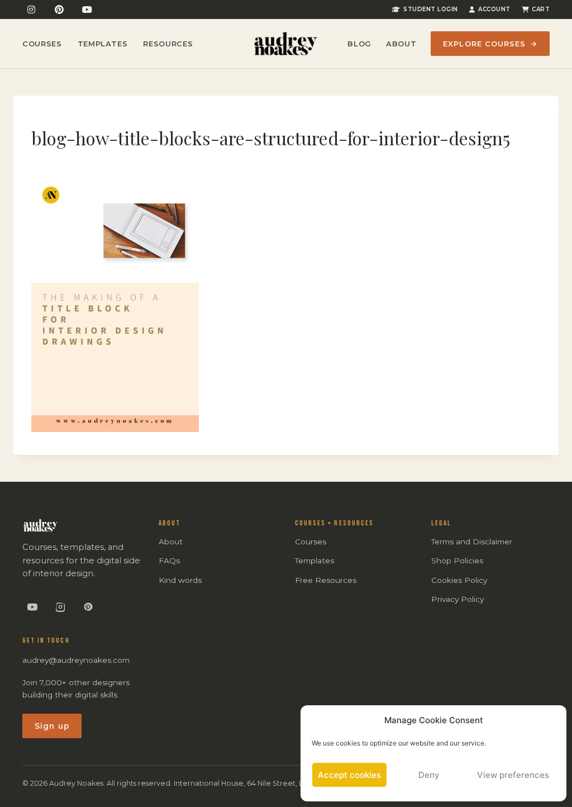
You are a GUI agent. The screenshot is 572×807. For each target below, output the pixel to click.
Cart (541, 9)
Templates (103, 43)
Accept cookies (349, 775)
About (401, 43)
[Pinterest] (59, 9)
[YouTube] (87, 9)
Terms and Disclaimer (471, 541)
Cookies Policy (459, 580)
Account (494, 9)
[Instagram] (31, 9)
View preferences (513, 775)
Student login (430, 9)
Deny (429, 775)
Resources (168, 43)
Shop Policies (457, 560)
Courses (42, 43)
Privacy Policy (457, 599)
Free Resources (325, 580)
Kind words (180, 580)
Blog (359, 43)
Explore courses (490, 43)
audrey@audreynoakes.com (76, 660)
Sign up (52, 725)
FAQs (169, 560)
